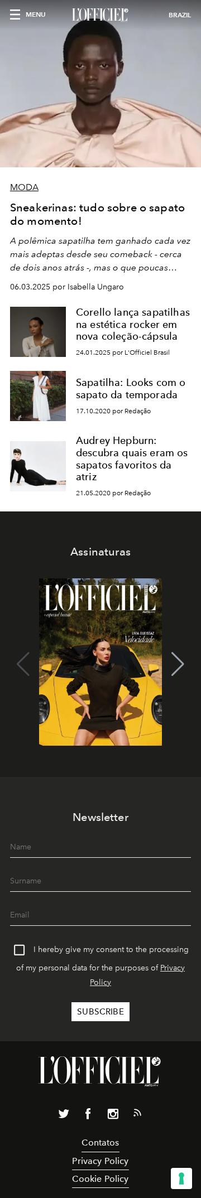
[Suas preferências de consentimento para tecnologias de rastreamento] (181, 1178)
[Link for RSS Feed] (137, 1114)
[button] (177, 664)
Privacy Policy (100, 1161)
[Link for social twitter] (63, 1116)
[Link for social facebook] (88, 1116)
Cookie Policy (100, 1178)
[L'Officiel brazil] (100, 15)
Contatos (100, 1142)
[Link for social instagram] (112, 1116)
